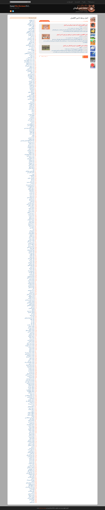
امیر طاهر (32, 73)
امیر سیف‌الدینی (30, 71)
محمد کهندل (31, 377)
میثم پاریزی (31, 448)
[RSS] (11, 12)
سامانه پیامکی (31, 206)
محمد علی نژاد (31, 368)
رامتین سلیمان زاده (30, 185)
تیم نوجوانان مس (30, 124)
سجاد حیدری (31, 211)
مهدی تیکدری (31, 429)
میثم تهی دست (31, 449)
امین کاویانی (31, 78)
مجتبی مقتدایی (31, 332)
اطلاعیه (32, 50)
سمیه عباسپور (31, 224)
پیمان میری (31, 107)
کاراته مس (32, 490)
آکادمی (32, 27)
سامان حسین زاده (30, 204)
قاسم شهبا (32, 315)
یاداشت (32, 501)
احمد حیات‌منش (30, 39)
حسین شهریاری (30, 150)
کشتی (33, 492)
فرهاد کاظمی (31, 304)
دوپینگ (32, 176)
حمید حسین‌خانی (30, 156)
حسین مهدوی (31, 152)
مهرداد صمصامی (30, 441)
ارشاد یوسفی (31, 46)
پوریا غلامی (32, 104)
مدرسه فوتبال (31, 393)
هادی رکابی (31, 476)
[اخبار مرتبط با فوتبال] (92, 36)
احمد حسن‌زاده (31, 38)
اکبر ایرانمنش (31, 81)
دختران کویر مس (30, 172)
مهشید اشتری (31, 444)
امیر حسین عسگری (30, 64)
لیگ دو (32, 321)
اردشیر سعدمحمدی (30, 45)
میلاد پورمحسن (31, 456)
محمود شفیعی (31, 388)
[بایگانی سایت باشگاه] (92, 30)
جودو (33, 135)
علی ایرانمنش (31, 251)
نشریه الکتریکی (31, 470)
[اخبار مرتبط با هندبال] (92, 48)
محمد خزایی (31, 348)
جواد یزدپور (31, 134)
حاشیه (32, 136)
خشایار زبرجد (31, 165)
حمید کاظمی (31, 164)
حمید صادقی (31, 157)
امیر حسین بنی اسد (30, 59)
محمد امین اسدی (30, 343)
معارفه (33, 416)
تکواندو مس (31, 116)
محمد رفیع (32, 358)
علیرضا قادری (31, 285)
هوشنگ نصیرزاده (30, 480)
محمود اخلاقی (31, 386)
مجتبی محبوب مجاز (30, 330)
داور (33, 170)
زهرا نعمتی (32, 201)
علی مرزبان (32, 269)
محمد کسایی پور (30, 376)
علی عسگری (31, 264)
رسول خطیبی (31, 188)
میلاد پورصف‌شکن (30, 455)
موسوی (32, 447)
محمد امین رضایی (30, 344)
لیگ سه (32, 322)
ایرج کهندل (31, 85)
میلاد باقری (32, 454)
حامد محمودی (31, 138)
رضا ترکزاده (31, 192)
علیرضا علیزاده (31, 283)
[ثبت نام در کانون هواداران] (92, 19)
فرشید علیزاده (31, 298)
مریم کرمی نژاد (31, 404)
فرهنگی (32, 307)
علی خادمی (31, 255)
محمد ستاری (31, 359)
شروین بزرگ (31, 226)
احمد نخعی (32, 41)
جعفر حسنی (31, 129)
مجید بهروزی (31, 334)
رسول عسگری (31, 189)
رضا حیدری (31, 193)
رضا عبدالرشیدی (30, 197)
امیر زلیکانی (31, 67)
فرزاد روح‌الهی (31, 296)
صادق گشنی (31, 232)
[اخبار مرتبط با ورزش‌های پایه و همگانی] (92, 59)
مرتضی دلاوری (31, 399)
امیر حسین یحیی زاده (29, 66)
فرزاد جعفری (31, 293)
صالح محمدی (31, 233)
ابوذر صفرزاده (31, 30)
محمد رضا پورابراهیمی (29, 354)
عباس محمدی (31, 243)
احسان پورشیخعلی (30, 32)
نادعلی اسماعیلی (30, 467)
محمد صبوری (31, 363)
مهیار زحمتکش (31, 445)
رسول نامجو (31, 190)
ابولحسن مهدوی (30, 31)
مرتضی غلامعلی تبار (30, 401)
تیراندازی (32, 117)
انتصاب (32, 79)
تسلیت (32, 111)
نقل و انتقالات (31, 474)
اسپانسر (32, 48)
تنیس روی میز (31, 114)
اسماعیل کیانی (31, 49)
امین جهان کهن (31, 75)
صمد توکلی (32, 235)
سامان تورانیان (31, 203)
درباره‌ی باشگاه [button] (91, 2)
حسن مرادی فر (31, 142)
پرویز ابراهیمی (31, 103)
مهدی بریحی (31, 427)
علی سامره (32, 261)
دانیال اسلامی (31, 168)
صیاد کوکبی (31, 236)
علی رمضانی (31, 260)
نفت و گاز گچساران (30, 473)
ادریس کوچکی (31, 43)
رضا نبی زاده (31, 200)
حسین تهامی (31, 143)
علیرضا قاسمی (31, 286)
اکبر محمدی (31, 82)
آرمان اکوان (31, 21)
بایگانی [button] (84, 2)
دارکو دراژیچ (31, 167)
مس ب (33, 405)
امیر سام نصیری (31, 68)
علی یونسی (32, 273)
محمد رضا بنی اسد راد (29, 352)
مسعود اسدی (31, 408)
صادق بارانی (31, 230)
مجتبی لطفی (31, 329)
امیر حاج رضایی (31, 57)
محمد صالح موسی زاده (29, 362)
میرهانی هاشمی (31, 452)
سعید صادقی (31, 218)
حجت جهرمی (31, 139)
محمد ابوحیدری (31, 340)
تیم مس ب (32, 121)
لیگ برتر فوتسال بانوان (29, 318)
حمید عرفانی (31, 160)
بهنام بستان (31, 98)
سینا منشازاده (31, 225)
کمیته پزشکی (31, 495)
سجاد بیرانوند (31, 208)
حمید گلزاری (31, 161)
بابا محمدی (32, 88)
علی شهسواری (31, 262)
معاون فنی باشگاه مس (29, 417)
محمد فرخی (31, 372)
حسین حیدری (31, 145)
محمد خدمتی (31, 347)
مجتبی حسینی (31, 327)
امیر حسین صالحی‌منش (29, 61)
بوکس (33, 100)
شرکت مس (32, 228)
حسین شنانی (31, 149)
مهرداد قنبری (31, 442)
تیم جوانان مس (31, 120)
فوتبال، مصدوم (31, 312)
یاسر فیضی (32, 502)
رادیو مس (32, 183)
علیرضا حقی (31, 279)
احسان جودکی (31, 34)
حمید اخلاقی (31, 153)
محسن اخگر (31, 337)
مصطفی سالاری (31, 413)
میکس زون (32, 465)
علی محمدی (31, 268)
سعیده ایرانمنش (31, 219)
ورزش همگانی (31, 484)
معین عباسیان (31, 422)
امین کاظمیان (31, 77)
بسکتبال (32, 91)
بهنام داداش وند (31, 99)
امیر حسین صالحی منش (29, 60)
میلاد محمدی (31, 463)
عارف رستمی (31, 237)
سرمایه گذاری (31, 214)
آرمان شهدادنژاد (30, 24)
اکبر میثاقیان (31, 84)
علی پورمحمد (31, 253)
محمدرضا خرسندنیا (30, 380)
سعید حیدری (31, 215)
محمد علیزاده (31, 369)
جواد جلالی (32, 132)
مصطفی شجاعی (31, 415)
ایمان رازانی (31, 86)
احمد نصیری (31, 42)
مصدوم (32, 411)
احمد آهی (32, 37)
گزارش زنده (77, 2)
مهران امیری (31, 437)
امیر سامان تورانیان (30, 70)
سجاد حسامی (31, 210)
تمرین (33, 113)
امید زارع (32, 56)
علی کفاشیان (31, 272)
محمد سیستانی (31, 361)
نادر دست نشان (31, 466)
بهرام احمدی (31, 95)
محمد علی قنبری (30, 366)
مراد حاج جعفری (30, 397)
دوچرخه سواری (31, 178)
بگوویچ (32, 93)
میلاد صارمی (31, 460)
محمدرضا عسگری (30, 383)
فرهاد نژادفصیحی (30, 303)
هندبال (32, 478)
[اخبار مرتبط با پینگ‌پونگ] (92, 65)
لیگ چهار (32, 319)
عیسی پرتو (32, 291)
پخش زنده (32, 102)
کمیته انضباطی (31, 494)
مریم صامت (32, 402)
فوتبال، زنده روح (30, 311)
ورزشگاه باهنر (31, 485)
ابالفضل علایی (31, 28)
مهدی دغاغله (31, 430)
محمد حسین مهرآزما (29, 345)
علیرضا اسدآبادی (30, 278)
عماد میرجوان (31, 287)
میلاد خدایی (31, 459)
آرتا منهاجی (31, 20)
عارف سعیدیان (31, 240)
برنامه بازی (32, 89)
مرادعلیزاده (31, 398)
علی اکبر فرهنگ (30, 250)
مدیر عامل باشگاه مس (29, 395)
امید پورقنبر (31, 55)
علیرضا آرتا (32, 275)
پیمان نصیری (31, 109)
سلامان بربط (31, 221)
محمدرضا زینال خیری (29, 381)
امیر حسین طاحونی (30, 63)
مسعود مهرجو (31, 409)
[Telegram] (13, 12)
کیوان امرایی (31, 499)
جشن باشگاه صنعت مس (29, 128)
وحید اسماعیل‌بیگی (30, 483)
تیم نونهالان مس (30, 125)
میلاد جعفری (31, 458)
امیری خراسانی (31, 74)
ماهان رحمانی (31, 326)
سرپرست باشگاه (30, 212)
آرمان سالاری (31, 23)
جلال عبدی (31, 131)
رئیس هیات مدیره (30, 182)
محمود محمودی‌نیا (30, 390)
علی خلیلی (32, 257)
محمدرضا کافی (31, 384)
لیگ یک (32, 323)
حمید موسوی (31, 163)
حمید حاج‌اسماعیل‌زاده (29, 154)
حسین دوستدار (31, 146)
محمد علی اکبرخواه (30, 365)
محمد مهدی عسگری (30, 375)
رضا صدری (32, 196)
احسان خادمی (31, 35)
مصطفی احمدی (31, 412)
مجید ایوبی (32, 333)
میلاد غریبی (31, 462)
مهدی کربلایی (31, 436)
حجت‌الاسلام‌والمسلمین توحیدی (27, 140)
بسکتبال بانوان (31, 92)
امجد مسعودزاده (30, 52)
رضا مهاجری (31, 199)
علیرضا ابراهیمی (30, 276)
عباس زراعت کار (30, 242)
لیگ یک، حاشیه (30, 325)
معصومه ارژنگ (31, 420)
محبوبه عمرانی (31, 336)
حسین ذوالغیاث (31, 147)
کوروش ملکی (31, 496)
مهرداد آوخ (32, 438)
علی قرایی (32, 267)
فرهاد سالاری (31, 301)
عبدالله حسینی (31, 244)
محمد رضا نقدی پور (30, 357)
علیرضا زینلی (31, 282)
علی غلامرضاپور (31, 265)
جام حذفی (32, 127)
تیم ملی (32, 122)
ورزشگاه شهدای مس (30, 487)
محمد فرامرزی (31, 370)
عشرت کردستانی (30, 247)
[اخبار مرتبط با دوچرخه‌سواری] (92, 54)
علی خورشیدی (31, 258)
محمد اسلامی (31, 341)
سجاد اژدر (32, 207)
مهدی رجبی (31, 431)
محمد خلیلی (31, 350)
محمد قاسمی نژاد (30, 373)
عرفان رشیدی (31, 246)
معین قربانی (31, 423)
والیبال (32, 481)
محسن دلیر (31, 339)
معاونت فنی (31, 419)
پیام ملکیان (31, 106)
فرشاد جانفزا (31, 297)
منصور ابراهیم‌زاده (30, 424)
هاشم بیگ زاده (31, 477)
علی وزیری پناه (31, 271)
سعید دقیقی (31, 217)
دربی (33, 174)
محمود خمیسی (31, 387)
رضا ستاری (32, 194)
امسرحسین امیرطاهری (29, 53)
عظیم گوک (32, 248)
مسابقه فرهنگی (31, 406)
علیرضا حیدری (31, 280)
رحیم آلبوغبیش (31, 186)
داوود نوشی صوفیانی (30, 171)
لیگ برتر (32, 316)
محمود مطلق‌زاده (30, 391)
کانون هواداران (70, 2)
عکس (33, 289)
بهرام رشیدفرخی (30, 96)
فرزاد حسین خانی (30, 294)
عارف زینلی (31, 239)
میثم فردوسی (31, 451)
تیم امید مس (31, 118)
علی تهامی (32, 254)
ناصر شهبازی (31, 469)
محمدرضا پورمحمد (30, 379)
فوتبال (33, 309)
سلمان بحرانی (31, 222)
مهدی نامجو (31, 434)
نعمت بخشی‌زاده (31, 472)
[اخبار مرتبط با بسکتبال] (92, 42)
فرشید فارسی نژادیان (29, 300)
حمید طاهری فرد (30, 158)
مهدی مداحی (31, 433)
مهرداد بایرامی (31, 440)
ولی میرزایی (31, 488)
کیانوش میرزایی (31, 498)
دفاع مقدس (31, 175)
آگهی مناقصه (31, 25)
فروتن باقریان (31, 308)
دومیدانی (32, 181)
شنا (33, 229)
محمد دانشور (31, 351)
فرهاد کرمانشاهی (30, 305)
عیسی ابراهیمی (31, 290)
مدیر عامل (32, 394)
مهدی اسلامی (31, 426)
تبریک (33, 110)
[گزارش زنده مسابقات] (92, 25)
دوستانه (32, 179)
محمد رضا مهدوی (30, 355)
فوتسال (32, 314)
